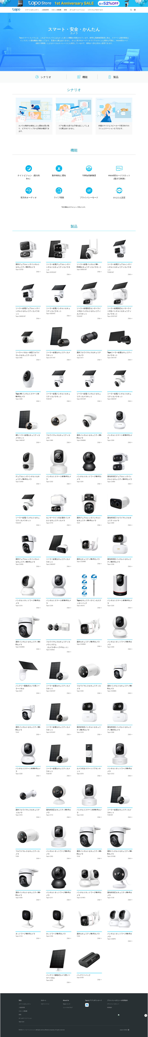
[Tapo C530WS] (120, 676)
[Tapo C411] (89, 343)
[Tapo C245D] (28, 467)
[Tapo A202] (59, 965)
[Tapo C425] (89, 676)
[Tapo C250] (120, 425)
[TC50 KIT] (89, 300)
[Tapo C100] (59, 923)
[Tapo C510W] (120, 841)
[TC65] (89, 923)
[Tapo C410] (28, 800)
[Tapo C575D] (28, 255)
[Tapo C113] (59, 800)
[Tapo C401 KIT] (120, 343)
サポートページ (45, 1004)
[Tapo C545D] (28, 549)
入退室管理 (22, 1007)
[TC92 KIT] (28, 508)
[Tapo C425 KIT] (59, 676)
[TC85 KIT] (120, 800)
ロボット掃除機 (23, 1011)
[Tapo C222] (89, 800)
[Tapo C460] (59, 425)
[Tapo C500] (28, 883)
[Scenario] (43, 77)
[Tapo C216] (89, 717)
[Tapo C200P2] (120, 924)
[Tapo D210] (89, 759)
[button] (87, 1005)
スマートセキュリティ (25, 1004)
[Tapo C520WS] (28, 632)
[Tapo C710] (59, 508)
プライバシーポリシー (113, 1004)
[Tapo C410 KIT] (59, 717)
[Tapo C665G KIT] (89, 255)
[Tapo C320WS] (89, 631)
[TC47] (89, 508)
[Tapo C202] (59, 841)
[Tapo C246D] (120, 467)
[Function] (82, 77)
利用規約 (109, 1007)
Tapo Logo (16, 9)
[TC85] (28, 841)
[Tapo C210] (28, 591)
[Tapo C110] (28, 923)
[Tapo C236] (120, 549)
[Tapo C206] (120, 717)
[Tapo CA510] (89, 591)
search (131, 10)
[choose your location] (135, 10)
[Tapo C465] (28, 343)
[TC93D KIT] (120, 256)
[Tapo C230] (59, 591)
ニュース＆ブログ (68, 1007)
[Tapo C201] (89, 467)
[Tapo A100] (89, 964)
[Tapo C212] (120, 759)
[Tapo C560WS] (89, 425)
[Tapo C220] (28, 759)
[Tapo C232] (59, 467)
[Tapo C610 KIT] (89, 384)
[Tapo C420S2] (59, 634)
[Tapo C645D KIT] (28, 300)
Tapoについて (66, 1004)
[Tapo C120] (120, 883)
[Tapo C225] (120, 591)
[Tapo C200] (120, 632)
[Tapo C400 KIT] (59, 549)
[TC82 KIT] (59, 759)
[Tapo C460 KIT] (28, 425)
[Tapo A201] (28, 676)
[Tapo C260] (28, 384)
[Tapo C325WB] (89, 548)
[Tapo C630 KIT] (59, 299)
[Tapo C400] (120, 508)
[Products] (112, 77)
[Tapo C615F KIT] (120, 300)
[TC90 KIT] (59, 384)
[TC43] (28, 717)
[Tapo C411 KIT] (59, 343)
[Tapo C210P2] (89, 883)
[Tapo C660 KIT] (120, 384)
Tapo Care (21, 1021)
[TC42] (89, 841)
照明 (20, 1014)
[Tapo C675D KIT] (59, 256)
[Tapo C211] (59, 883)
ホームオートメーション (25, 1018)
